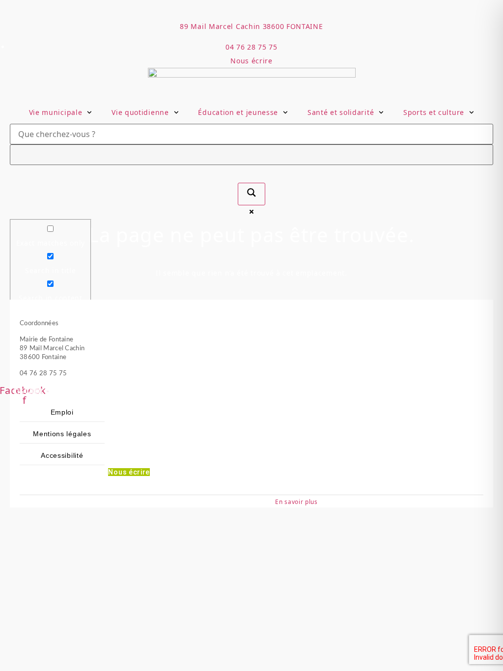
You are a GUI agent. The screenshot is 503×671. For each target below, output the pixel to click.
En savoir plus (296, 501)
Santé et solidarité (340, 112)
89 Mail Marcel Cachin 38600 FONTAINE (251, 26)
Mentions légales (62, 434)
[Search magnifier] (251, 194)
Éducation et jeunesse (238, 112)
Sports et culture (433, 112)
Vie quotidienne (140, 112)
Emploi (62, 412)
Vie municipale (56, 112)
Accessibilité (62, 455)
